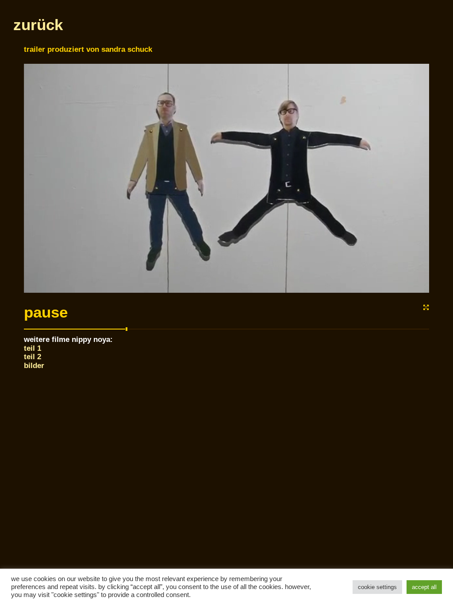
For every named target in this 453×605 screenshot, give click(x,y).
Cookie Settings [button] (377, 587)
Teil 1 (32, 348)
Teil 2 (32, 356)
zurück (38, 24)
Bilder (34, 365)
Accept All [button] (424, 587)
